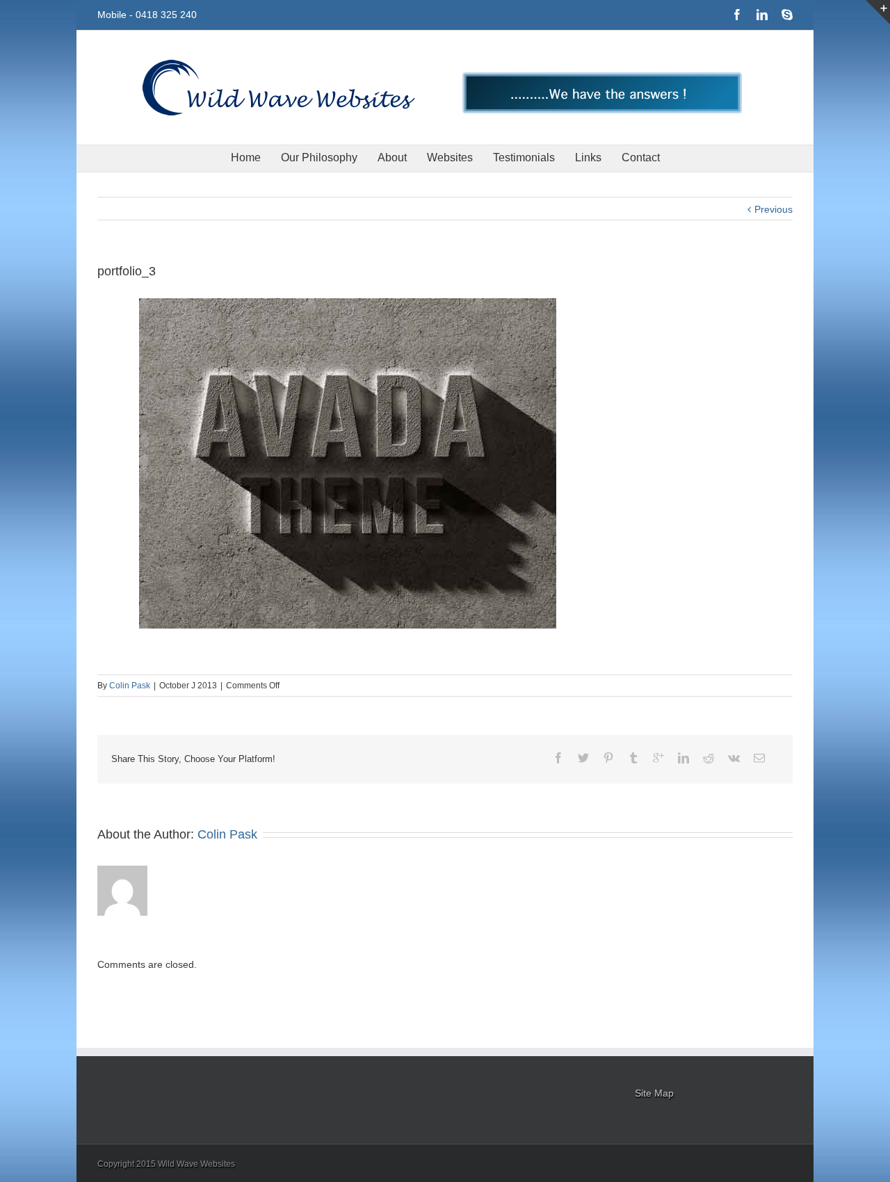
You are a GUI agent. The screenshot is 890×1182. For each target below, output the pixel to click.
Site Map (654, 1093)
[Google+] (658, 757)
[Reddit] (708, 757)
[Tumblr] (633, 757)
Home (246, 157)
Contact (641, 157)
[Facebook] (737, 14)
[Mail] (759, 757)
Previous (773, 209)
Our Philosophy (319, 157)
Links (588, 157)
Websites (450, 157)
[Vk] (734, 757)
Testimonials (524, 157)
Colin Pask (129, 685)
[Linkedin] (762, 14)
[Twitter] (583, 757)
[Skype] (787, 14)
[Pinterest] (608, 757)
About (392, 157)
